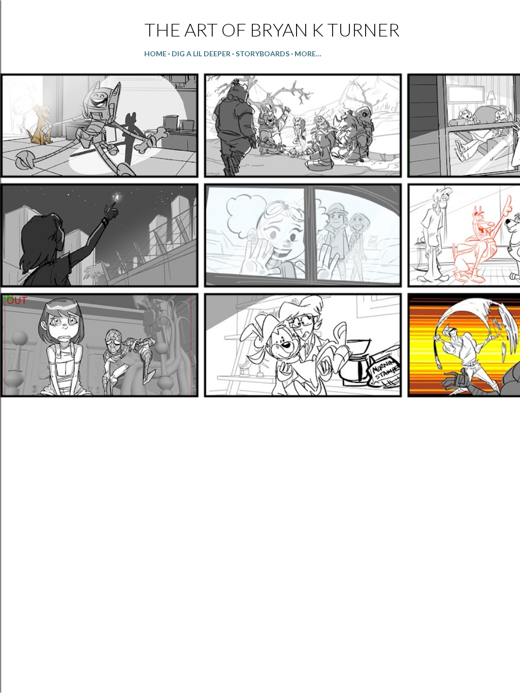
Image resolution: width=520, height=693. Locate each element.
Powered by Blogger (268, 644)
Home (155, 53)
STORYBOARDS (262, 53)
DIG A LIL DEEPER (201, 53)
